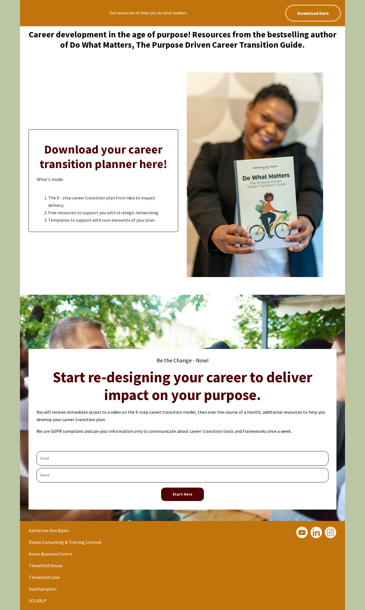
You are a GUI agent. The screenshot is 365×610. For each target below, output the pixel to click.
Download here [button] (313, 13)
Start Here (182, 494)
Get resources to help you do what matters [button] (148, 13)
